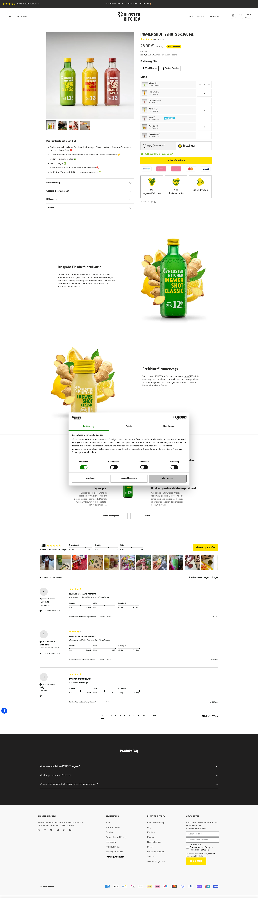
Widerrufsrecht (112, 847)
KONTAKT (200, 16)
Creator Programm (156, 861)
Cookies (109, 832)
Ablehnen (90, 478)
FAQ (149, 828)
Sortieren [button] (44, 578)
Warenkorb (249, 18)
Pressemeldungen (155, 852)
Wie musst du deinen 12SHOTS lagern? (60, 766)
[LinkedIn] (70, 829)
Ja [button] (97, 617)
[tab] (158, 145)
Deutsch (213, 16)
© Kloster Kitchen (47, 887)
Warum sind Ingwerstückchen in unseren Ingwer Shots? (69, 784)
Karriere (151, 832)
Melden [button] (102, 617)
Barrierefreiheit (113, 828)
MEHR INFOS (21, 16)
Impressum (111, 842)
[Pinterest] (152, 202)
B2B (191, 16)
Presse (150, 847)
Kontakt (151, 837)
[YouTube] (58, 829)
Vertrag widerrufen (115, 857)
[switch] (114, 467)
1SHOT (187, 376)
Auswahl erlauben (129, 478)
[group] (54, 545)
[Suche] (240, 15)
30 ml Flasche (151, 68)
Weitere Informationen (57, 191)
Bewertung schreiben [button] (205, 547)
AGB (108, 823)
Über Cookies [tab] (169, 426)
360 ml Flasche (172, 68)
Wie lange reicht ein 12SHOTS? (55, 775)
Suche (241, 18)
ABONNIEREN (196, 861)
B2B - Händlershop (155, 823)
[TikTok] (64, 829)
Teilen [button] (108, 617)
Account (233, 18)
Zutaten (50, 207)
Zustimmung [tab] (88, 426)
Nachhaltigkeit (154, 842)
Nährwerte (51, 199)
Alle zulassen (167, 478)
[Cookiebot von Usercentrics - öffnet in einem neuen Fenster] (175, 418)
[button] (176, 39)
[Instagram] (39, 829)
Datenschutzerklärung (116, 837)
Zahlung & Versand (114, 852)
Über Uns (151, 857)
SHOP (9, 16)
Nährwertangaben (111, 516)
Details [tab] (129, 426)
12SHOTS (84, 275)
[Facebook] (148, 202)
